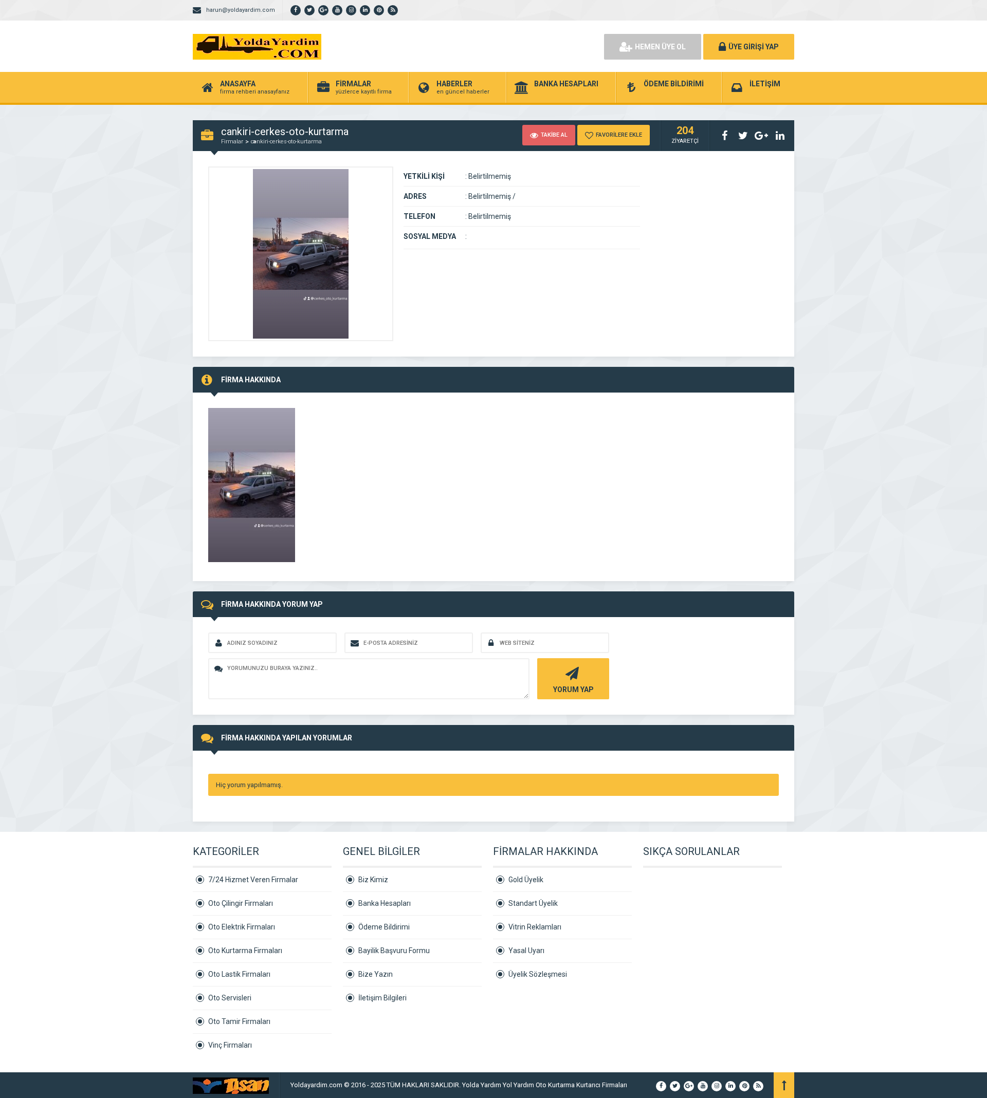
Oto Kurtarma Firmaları (245, 950)
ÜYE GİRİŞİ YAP (753, 47)
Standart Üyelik (533, 903)
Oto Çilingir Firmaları (240, 903)
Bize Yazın (375, 974)
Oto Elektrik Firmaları (241, 927)
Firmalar (232, 141)
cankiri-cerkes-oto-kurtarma (286, 141)
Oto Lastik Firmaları (239, 974)
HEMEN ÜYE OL (660, 47)
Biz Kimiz (373, 880)
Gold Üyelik (525, 880)
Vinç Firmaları (230, 1045)
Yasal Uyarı (526, 950)
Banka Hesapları (384, 903)
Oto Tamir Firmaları (239, 1021)
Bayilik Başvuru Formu (394, 950)
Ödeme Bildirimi (384, 927)
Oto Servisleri (229, 998)
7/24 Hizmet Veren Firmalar (253, 880)
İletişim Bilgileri (382, 998)
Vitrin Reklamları (534, 927)
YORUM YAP (573, 689)
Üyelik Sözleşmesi (537, 974)
